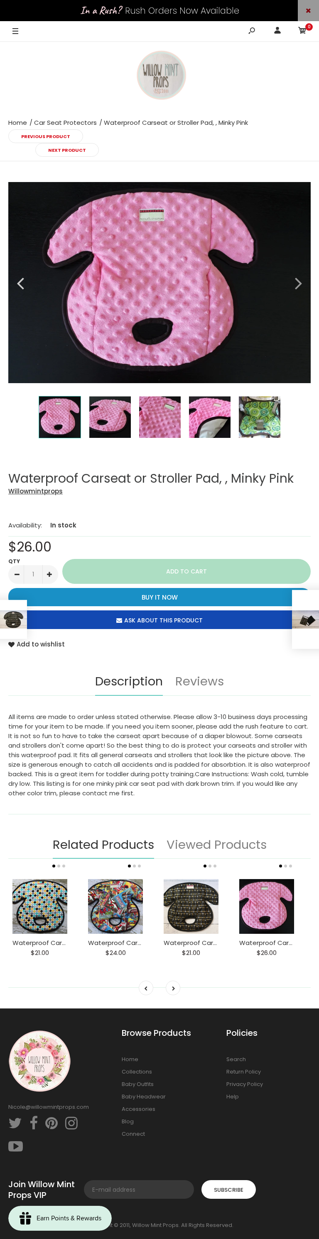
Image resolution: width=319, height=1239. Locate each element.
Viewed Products (217, 844)
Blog (128, 1121)
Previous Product (45, 136)
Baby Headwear (144, 1097)
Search (236, 1059)
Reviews (199, 681)
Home (130, 1059)
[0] (302, 31)
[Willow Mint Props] (159, 76)
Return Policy (243, 1072)
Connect (133, 1134)
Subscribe (228, 1190)
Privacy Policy (244, 1084)
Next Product (67, 150)
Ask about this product (163, 620)
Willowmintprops (35, 491)
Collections (137, 1072)
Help (232, 1097)
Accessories (138, 1109)
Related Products (103, 844)
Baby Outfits (138, 1084)
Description (129, 681)
